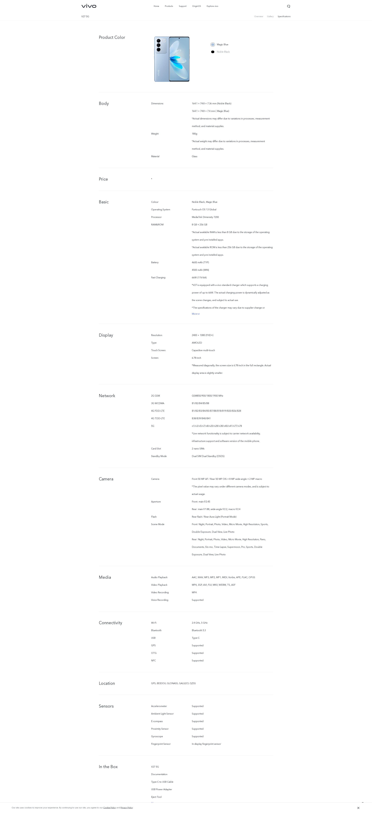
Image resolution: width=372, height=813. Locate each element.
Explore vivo (212, 6)
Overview (258, 16)
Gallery (270, 16)
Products (169, 6)
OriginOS (196, 6)
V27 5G (85, 16)
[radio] (219, 44)
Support (182, 6)
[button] (289, 6)
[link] (88, 6)
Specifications (284, 16)
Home (156, 6)
